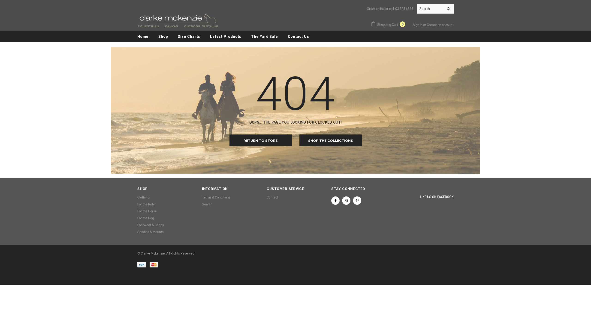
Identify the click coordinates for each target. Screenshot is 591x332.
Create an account (440, 25)
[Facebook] (335, 200)
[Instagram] (346, 200)
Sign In (418, 25)
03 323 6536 (404, 9)
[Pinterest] (357, 200)
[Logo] (177, 20)
